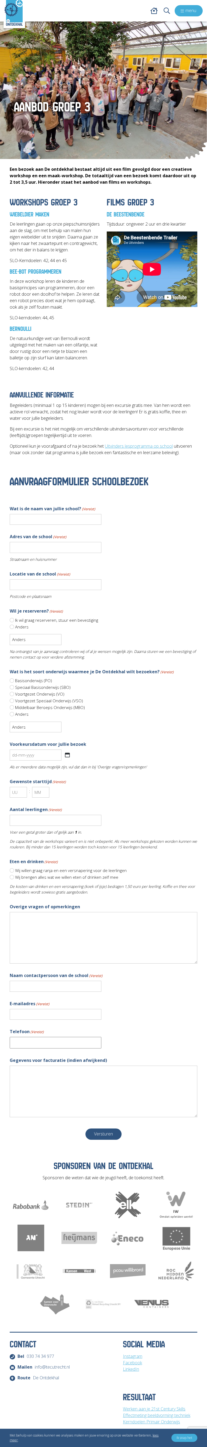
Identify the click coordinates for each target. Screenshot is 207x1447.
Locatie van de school (40, 574)
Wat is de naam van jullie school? (52, 509)
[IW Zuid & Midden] (176, 1205)
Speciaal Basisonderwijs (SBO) (43, 687)
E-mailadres (29, 1004)
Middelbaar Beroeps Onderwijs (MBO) (50, 707)
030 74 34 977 (36, 1356)
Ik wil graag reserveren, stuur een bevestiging (56, 620)
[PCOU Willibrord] (128, 1271)
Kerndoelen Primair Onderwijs (151, 1422)
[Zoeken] (166, 11)
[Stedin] (79, 1205)
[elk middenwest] (128, 1205)
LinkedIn (131, 1369)
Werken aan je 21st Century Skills (154, 1409)
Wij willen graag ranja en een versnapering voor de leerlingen (71, 870)
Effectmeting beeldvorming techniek (156, 1415)
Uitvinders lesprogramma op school (139, 446)
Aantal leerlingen (36, 809)
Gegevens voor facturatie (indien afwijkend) (58, 1060)
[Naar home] (13, 13)
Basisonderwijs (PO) (33, 680)
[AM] (31, 1238)
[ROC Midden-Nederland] (176, 1271)
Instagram (132, 1356)
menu (190, 10)
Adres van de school (38, 537)
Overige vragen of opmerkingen (45, 907)
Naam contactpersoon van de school (56, 975)
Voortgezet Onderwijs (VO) (39, 694)
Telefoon (27, 1031)
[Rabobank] (31, 1205)
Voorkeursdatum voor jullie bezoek (48, 744)
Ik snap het (184, 1437)
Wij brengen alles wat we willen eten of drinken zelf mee (66, 877)
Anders (22, 627)
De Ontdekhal (38, 1378)
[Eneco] (128, 1238)
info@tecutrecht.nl (44, 1367)
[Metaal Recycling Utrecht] (103, 1304)
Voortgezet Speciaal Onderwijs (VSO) (49, 700)
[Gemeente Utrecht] (31, 1271)
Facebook (132, 1363)
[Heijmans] (79, 1238)
